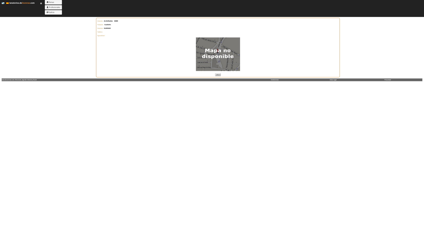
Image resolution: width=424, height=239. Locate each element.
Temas (51, 2)
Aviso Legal (333, 80)
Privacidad (387, 80)
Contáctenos (275, 80)
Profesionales (54, 7)
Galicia (51, 12)
